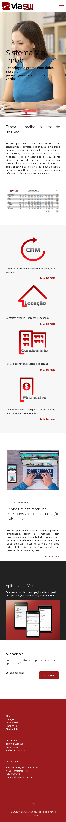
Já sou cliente (13, 747)
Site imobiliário (13, 729)
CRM (8, 715)
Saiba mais (49, 277)
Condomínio (12, 722)
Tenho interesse (14, 743)
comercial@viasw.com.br (19, 777)
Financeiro (11, 725)
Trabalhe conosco (15, 750)
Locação (10, 719)
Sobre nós (11, 740)
